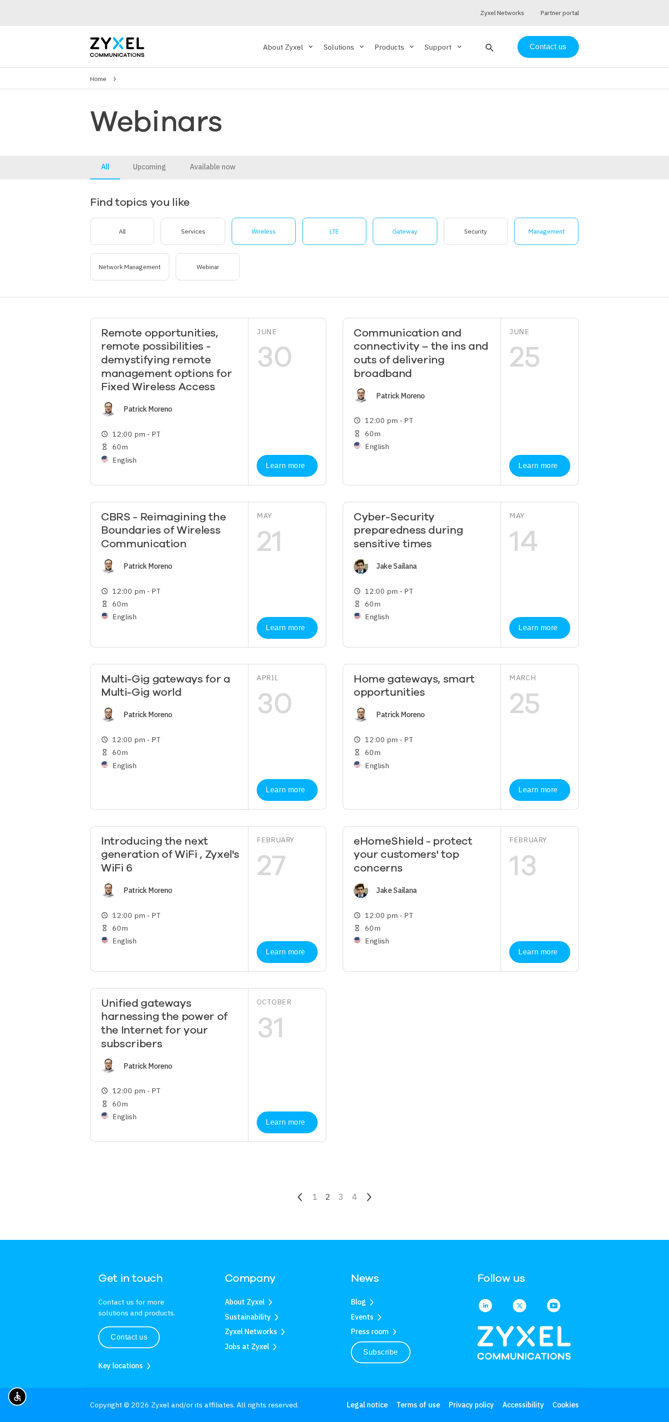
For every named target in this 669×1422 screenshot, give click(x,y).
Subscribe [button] (380, 1352)
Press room (370, 1331)
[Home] (117, 46)
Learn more (285, 465)
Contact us (548, 47)
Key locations (120, 1365)
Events (362, 1316)
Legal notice (367, 1404)
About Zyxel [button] (288, 46)
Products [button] (395, 46)
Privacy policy (471, 1404)
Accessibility (523, 1404)
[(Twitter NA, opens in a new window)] (519, 1306)
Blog (358, 1301)
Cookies (565, 1404)
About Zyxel (244, 1301)
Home (98, 79)
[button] (488, 46)
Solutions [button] (344, 46)
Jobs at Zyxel (247, 1346)
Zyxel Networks (251, 1331)
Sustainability (248, 1316)
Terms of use (418, 1404)
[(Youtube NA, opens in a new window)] (553, 1306)
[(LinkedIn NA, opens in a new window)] (485, 1306)
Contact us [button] (129, 1337)
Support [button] (444, 46)
